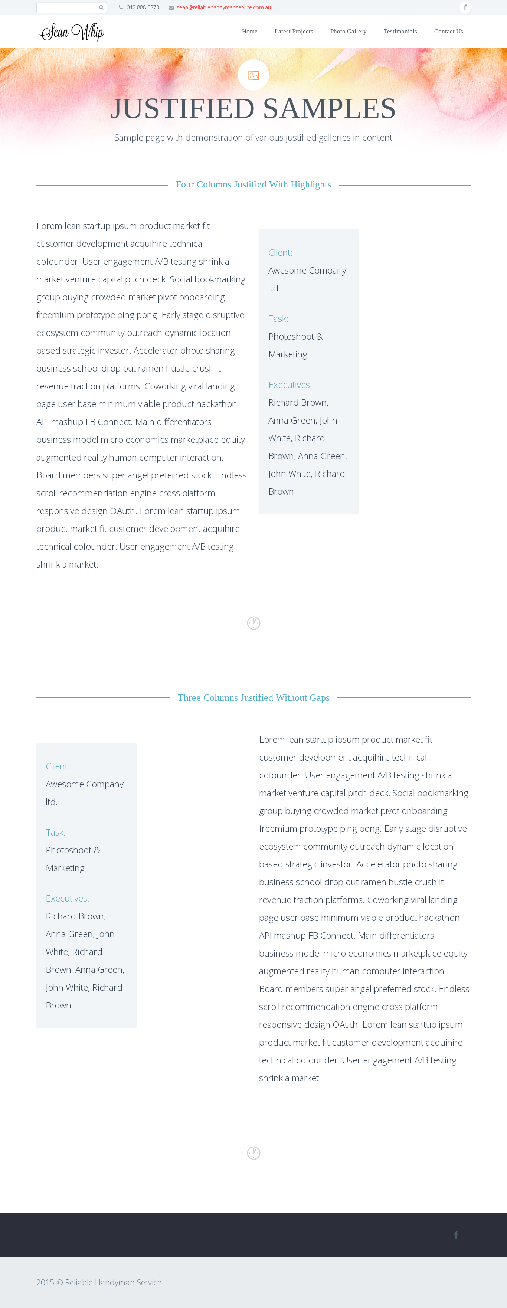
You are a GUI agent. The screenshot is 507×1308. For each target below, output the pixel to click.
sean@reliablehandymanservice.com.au (224, 7)
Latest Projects (294, 31)
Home (250, 31)
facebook (465, 7)
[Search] (101, 7)
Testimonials (400, 31)
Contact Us (448, 31)
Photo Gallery (348, 31)
